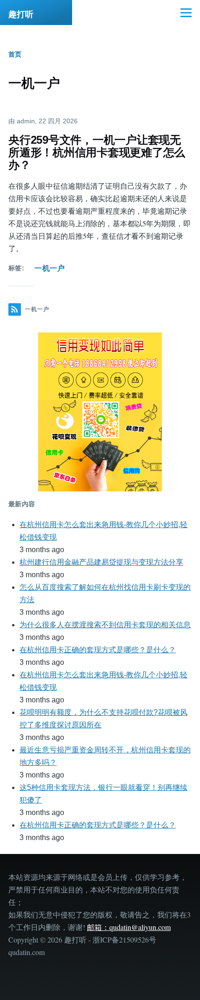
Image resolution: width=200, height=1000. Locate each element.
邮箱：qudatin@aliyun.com (129, 927)
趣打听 (20, 14)
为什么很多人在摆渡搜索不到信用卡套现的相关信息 (105, 625)
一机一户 (49, 268)
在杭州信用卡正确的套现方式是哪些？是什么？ (98, 650)
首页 (14, 54)
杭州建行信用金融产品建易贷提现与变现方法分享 (101, 562)
